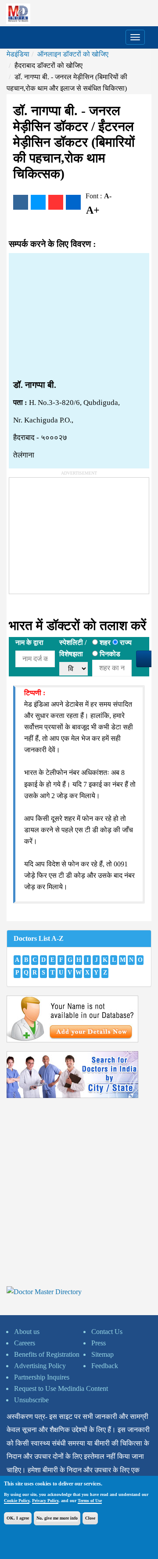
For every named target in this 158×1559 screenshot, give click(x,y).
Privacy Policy (45, 1500)
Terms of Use (90, 1500)
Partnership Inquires (41, 1377)
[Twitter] (38, 202)
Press (98, 1343)
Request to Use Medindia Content (61, 1388)
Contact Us (106, 1331)
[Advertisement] (79, 316)
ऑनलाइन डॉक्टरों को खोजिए (72, 54)
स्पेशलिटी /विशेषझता (72, 648)
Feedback (104, 1365)
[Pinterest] (55, 202)
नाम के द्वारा (29, 642)
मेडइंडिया (18, 54)
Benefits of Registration (46, 1354)
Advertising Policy (40, 1365)
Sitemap (102, 1354)
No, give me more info (57, 1518)
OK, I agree (18, 1518)
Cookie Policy (16, 1500)
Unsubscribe (31, 1400)
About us (27, 1331)
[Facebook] (20, 202)
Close (90, 1518)
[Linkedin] (73, 202)
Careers (24, 1343)
